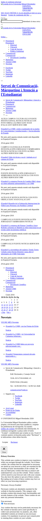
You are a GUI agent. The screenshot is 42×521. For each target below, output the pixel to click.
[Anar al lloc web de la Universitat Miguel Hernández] (18, 4)
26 (4, 310)
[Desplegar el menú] (4, 17)
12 (4, 305)
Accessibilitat (10, 412)
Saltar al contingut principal (11, 2)
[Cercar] (2, 24)
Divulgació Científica (18, 58)
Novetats (9, 64)
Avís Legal (10, 408)
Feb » (9, 312)
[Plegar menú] (6, 37)
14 (10, 305)
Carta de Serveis (16, 49)
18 (2, 307)
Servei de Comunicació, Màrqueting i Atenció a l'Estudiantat (19, 90)
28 (10, 310)
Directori (13, 45)
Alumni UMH (11, 62)
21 (10, 307)
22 (12, 307)
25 (2, 310)
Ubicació (13, 47)
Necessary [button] (5, 485)
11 (2, 305)
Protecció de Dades (13, 410)
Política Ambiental (17, 51)
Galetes (8, 415)
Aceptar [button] (5, 442)
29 (12, 310)
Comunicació (10, 53)
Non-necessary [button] (6, 501)
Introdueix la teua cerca (31, 21)
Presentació (10, 41)
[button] (10, 43)
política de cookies (8, 429)
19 (4, 307)
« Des (3, 312)
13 (7, 305)
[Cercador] (31, 15)
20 (7, 307)
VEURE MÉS (10, 322)
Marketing (9, 60)
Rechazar (14, 442)
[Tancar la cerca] (2, 26)
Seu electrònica (9, 13)
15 (12, 305)
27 (7, 310)
